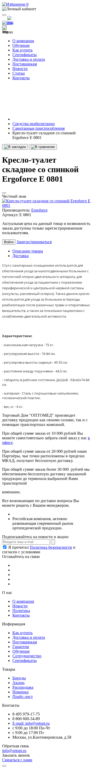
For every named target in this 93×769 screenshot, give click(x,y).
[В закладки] (15, 147)
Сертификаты (24, 55)
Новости (20, 68)
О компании (23, 41)
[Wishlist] (4, 193)
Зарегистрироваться (34, 242)
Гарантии (20, 646)
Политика (21, 610)
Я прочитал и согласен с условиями (38, 549)
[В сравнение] (43, 147)
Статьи (18, 73)
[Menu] (4, 15)
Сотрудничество (26, 656)
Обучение (21, 45)
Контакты (21, 78)
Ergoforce (39, 210)
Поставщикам (24, 64)
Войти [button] (8, 242)
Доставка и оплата (28, 59)
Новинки (20, 692)
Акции (18, 682)
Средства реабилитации (33, 123)
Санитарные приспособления (38, 128)
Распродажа (22, 687)
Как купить (22, 50)
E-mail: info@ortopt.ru (31, 723)
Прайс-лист (22, 696)
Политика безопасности (51, 547)
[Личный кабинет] (46, 9)
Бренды (19, 678)
